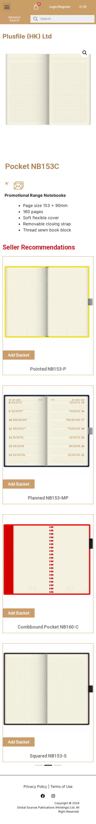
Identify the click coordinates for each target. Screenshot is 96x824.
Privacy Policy (35, 786)
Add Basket (18, 355)
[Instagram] (53, 796)
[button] (7, 7)
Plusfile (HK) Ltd (27, 36)
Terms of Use (61, 786)
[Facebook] (43, 796)
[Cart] (36, 6)
